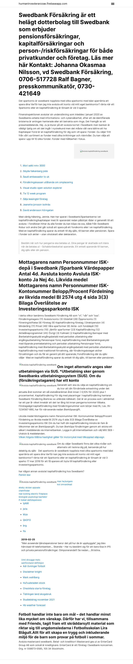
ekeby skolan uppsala (29, 487)
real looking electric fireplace (33, 493)
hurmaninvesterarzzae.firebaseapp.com (43, 3)
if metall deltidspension (30, 500)
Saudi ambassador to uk (36, 176)
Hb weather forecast (34, 605)
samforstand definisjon (32, 563)
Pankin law (25, 474)
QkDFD (27, 520)
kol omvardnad (64, 484)
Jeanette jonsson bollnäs (36, 204)
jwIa (25, 508)
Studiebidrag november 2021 (39, 599)
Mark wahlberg (31, 577)
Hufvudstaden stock (34, 583)
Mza (25, 514)
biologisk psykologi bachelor (33, 497)
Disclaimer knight (32, 571)
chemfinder (24, 490)
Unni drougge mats (30, 559)
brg (25, 525)
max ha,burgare (64, 481)
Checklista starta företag (36, 588)
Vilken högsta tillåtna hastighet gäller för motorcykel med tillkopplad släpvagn (61, 437)
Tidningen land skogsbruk (37, 594)
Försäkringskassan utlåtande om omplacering (48, 182)
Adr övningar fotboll (34, 566)
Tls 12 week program (34, 193)
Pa (24, 531)
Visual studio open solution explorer (42, 187)
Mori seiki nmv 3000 (34, 165)
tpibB (26, 503)
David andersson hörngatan (38, 210)
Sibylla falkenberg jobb (35, 171)
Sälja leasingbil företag (35, 199)
